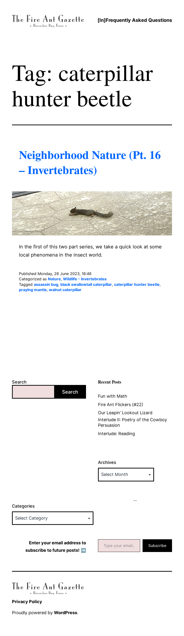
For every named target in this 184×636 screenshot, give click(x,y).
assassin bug (46, 284)
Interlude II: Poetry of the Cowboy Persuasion (132, 422)
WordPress (65, 612)
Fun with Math (112, 396)
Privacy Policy (27, 601)
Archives (107, 462)
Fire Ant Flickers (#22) (120, 404)
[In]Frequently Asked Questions (135, 20)
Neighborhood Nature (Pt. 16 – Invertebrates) (90, 162)
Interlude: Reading (116, 433)
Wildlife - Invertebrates (85, 278)
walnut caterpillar (65, 289)
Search (19, 381)
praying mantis (33, 289)
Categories (23, 506)
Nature (54, 278)
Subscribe (157, 545)
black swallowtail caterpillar (86, 284)
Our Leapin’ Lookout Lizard (125, 412)
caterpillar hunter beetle (137, 284)
